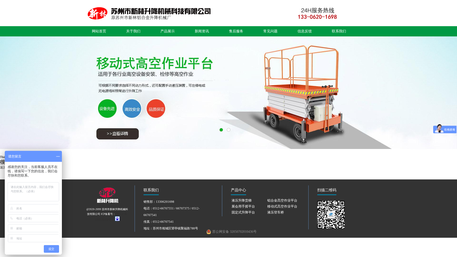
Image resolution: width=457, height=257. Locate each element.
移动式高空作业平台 (282, 206)
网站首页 (99, 31)
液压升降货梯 (242, 200)
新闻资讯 (202, 31)
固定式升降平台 (243, 212)
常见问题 (270, 31)
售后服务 (236, 31)
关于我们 (133, 31)
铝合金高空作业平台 (282, 200)
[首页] (228, 20)
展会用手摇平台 (243, 206)
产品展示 (167, 31)
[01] (228, 92)
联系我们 (339, 31)
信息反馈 (305, 31)
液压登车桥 (275, 212)
